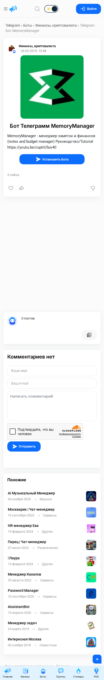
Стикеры (78, 676)
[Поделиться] (21, 188)
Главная (7, 676)
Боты (27, 25)
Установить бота (55, 159)
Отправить (27, 446)
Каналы (25, 676)
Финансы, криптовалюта (56, 25)
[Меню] (6, 9)
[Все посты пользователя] (89, 335)
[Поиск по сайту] (37, 9)
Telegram (13, 25)
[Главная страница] (13, 9)
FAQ (96, 676)
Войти (92, 9)
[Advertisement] (52, 254)
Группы (60, 676)
